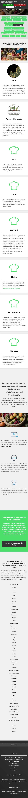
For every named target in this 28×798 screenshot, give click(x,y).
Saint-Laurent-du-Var (14, 706)
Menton (14, 687)
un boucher (23, 35)
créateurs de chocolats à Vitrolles (11, 288)
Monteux (14, 692)
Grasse (14, 642)
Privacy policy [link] (18, 6)
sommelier (12, 35)
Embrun (14, 631)
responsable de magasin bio (7, 33)
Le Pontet (14, 667)
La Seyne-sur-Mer (14, 659)
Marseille (14, 681)
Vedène (14, 731)
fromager (10, 20)
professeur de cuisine (18, 30)
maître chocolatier (17, 20)
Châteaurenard (14, 623)
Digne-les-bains (14, 626)
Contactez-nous (14, 768)
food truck (3, 20)
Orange (14, 698)
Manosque (14, 676)
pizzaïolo (6, 22)
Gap (14, 639)
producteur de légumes (9, 28)
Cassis (14, 617)
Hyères (14, 645)
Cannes (14, 612)
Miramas (14, 689)
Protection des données (14, 761)
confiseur (13, 17)
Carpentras (14, 615)
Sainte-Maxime (14, 703)
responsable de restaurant (21, 33)
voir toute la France (6, 446)
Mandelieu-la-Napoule (14, 673)
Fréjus (14, 637)
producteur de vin (8, 30)
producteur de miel (20, 28)
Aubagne (14, 595)
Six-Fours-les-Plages (14, 720)
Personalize (10, 6)
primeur (22, 22)
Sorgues (14, 723)
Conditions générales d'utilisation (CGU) (14, 759)
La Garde (14, 656)
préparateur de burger (14, 22)
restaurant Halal (5, 35)
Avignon (14, 598)
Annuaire (6, 757)
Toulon (14, 725)
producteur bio (9, 25)
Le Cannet (14, 664)
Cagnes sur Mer (14, 609)
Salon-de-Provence (14, 712)
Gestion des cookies (14, 763)
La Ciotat (14, 651)
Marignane (14, 678)
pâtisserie (24, 20)
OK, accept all (8, 4)
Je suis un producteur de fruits (14, 544)
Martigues (14, 684)
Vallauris (14, 728)
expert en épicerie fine (21, 17)
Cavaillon (14, 620)
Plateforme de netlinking (14, 765)
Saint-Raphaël (14, 709)
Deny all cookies (20, 4)
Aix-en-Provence (14, 584)
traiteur (18, 35)
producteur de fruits (18, 25)
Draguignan (14, 628)
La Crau (14, 653)
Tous (3, 17)
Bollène (14, 601)
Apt (14, 590)
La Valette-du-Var (14, 662)
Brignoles (14, 606)
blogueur (8, 17)
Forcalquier (14, 634)
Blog (14, 767)
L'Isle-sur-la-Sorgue (14, 670)
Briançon (14, 603)
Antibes (14, 587)
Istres (14, 648)
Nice (14, 695)
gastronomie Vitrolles (14, 783)
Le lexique (14, 770)
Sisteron (14, 717)
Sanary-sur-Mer (14, 714)
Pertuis (14, 700)
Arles (14, 592)
